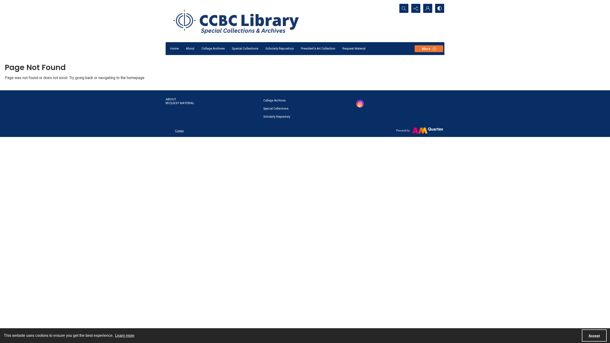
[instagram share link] (360, 103)
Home (174, 48)
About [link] (171, 99)
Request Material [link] (180, 103)
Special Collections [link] (276, 108)
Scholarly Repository (279, 48)
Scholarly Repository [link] (276, 116)
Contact (179, 130)
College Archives (213, 48)
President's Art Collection (318, 48)
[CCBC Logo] (241, 21)
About (190, 48)
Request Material (354, 48)
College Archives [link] (274, 100)
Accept (594, 336)
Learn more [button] (124, 335)
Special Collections (245, 48)
